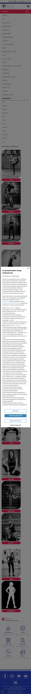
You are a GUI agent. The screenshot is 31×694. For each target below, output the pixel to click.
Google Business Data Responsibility (11, 303)
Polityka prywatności (15, 425)
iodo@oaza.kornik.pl (15, 325)
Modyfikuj (15, 411)
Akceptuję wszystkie (15, 416)
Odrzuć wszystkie (15, 421)
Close (28, 268)
